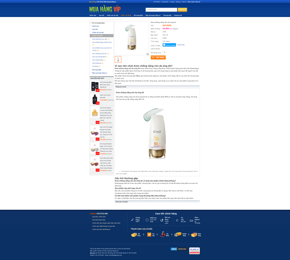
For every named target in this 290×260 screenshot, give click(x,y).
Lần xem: (154, 38)
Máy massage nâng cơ (153, 15)
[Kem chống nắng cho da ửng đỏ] (118, 59)
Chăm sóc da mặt (112, 15)
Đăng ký (197, 1)
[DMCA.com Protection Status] (178, 249)
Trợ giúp (172, 1)
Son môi (101, 15)
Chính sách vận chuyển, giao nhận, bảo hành (106, 223)
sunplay (161, 171)
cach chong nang (153, 171)
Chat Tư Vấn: (155, 46)
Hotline (99, 214)
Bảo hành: (154, 35)
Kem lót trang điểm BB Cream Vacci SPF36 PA (106, 84)
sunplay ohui (167, 171)
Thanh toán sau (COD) (141, 229)
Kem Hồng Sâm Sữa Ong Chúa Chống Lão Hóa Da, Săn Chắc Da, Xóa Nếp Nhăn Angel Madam (106, 163)
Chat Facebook (170, 45)
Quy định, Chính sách (99, 217)
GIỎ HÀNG (157, 1)
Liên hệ (184, 1)
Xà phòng (96, 66)
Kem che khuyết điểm (100, 57)
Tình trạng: (155, 41)
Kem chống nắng (99, 60)
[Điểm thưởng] (176, 29)
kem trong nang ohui (187, 171)
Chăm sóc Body (126, 15)
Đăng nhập (191, 1)
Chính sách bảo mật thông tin (101, 229)
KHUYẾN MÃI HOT (97, 78)
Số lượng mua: (156, 53)
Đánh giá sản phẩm (122, 202)
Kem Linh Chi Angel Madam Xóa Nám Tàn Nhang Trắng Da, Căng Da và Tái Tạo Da (106, 132)
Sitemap (178, 1)
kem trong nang (176, 171)
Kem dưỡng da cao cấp (101, 39)
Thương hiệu (167, 15)
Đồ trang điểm (138, 15)
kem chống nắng (142, 171)
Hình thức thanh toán (98, 220)
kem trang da (125, 171)
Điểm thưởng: (156, 29)
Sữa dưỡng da (97, 63)
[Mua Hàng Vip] (105, 9)
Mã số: (153, 32)
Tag (119, 171)
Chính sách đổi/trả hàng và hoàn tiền (103, 226)
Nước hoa (93, 15)
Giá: (152, 25)
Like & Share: (155, 49)
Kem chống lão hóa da (100, 53)
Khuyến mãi (178, 15)
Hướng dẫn (165, 1)
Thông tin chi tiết (121, 87)
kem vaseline (123, 173)
